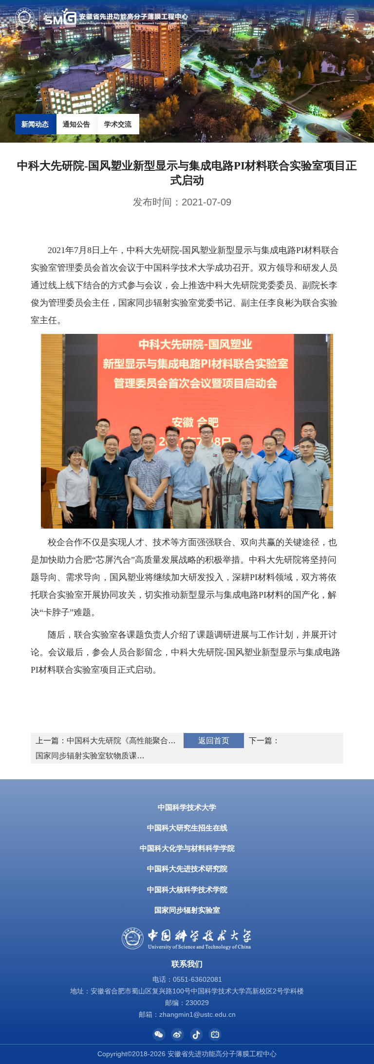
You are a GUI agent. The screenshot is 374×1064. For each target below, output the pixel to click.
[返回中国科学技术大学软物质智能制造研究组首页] (101, 11)
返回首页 (213, 740)
